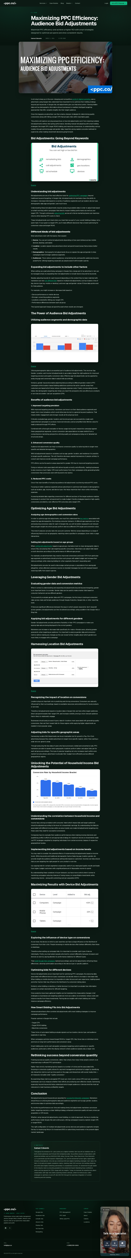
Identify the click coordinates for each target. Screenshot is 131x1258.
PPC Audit (63, 1215)
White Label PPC (65, 1219)
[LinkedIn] (5, 1228)
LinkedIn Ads (39, 1219)
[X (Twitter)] (10, 1228)
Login (106, 3)
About (85, 1215)
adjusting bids (59, 213)
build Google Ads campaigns (44, 961)
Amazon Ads (39, 1222)
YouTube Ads (40, 1228)
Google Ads (39, 1212)
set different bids (51, 281)
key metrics (84, 519)
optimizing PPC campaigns (78, 196)
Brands (68, 3)
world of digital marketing (81, 99)
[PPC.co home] (10, 3)
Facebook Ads (40, 1215)
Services (42, 3)
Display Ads (39, 1225)
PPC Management (65, 1212)
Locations (87, 1222)
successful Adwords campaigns (78, 1098)
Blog (62, 3)
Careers (86, 1219)
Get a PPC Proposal (119, 3)
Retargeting (39, 1232)
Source (33, 185)
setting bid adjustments (43, 546)
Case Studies (53, 3)
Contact (77, 3)
